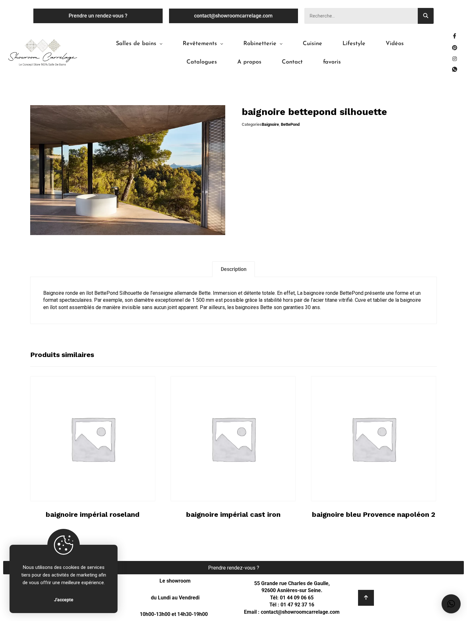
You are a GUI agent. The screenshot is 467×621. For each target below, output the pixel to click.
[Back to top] (366, 598)
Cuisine (312, 44)
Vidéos (395, 44)
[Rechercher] (426, 16)
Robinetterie (259, 44)
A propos (249, 62)
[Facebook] (454, 36)
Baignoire (270, 124)
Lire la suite (95, 485)
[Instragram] (454, 59)
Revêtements (200, 44)
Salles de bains (136, 44)
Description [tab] (234, 269)
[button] (139, 44)
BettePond (290, 124)
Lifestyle (353, 44)
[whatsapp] (454, 70)
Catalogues (201, 62)
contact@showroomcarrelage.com (300, 612)
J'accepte (63, 599)
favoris (332, 62)
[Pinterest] (454, 47)
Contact (292, 62)
